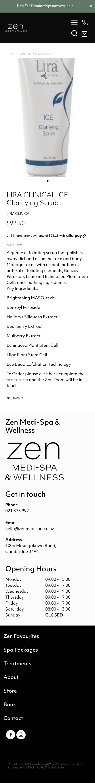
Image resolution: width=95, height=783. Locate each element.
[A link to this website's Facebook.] (10, 734)
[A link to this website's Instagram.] (21, 734)
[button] (74, 33)
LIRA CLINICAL (44, 54)
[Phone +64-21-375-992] (85, 22)
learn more (14, 244)
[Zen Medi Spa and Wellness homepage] (37, 28)
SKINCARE (25, 54)
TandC (53, 765)
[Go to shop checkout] (85, 33)
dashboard (40, 765)
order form (17, 380)
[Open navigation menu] (74, 22)
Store (11, 54)
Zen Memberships (38, 6)
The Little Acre (54, 768)
